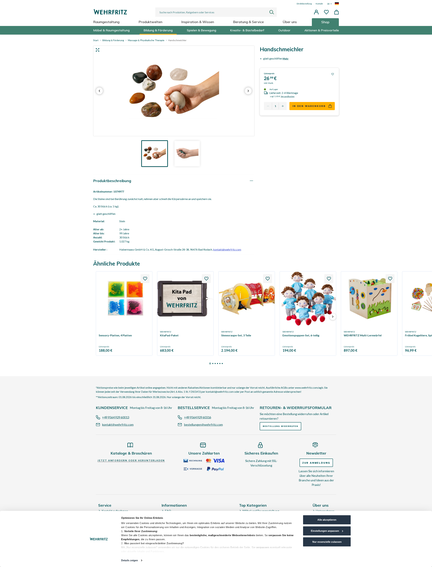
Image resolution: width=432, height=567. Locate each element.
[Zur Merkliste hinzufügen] (332, 74)
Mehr (286, 58)
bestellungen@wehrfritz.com (203, 424)
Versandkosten (287, 96)
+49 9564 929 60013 (115, 417)
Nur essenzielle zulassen (327, 541)
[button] (316, 12)
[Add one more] (283, 106)
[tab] (173, 181)
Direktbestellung (304, 3)
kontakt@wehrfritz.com (227, 249)
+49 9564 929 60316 (197, 417)
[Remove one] (268, 106)
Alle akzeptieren (326, 519)
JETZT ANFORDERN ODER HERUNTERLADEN (131, 460)
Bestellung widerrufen (280, 426)
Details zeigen (129, 560)
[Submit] (273, 12)
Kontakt (319, 3)
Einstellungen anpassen (325, 530)
